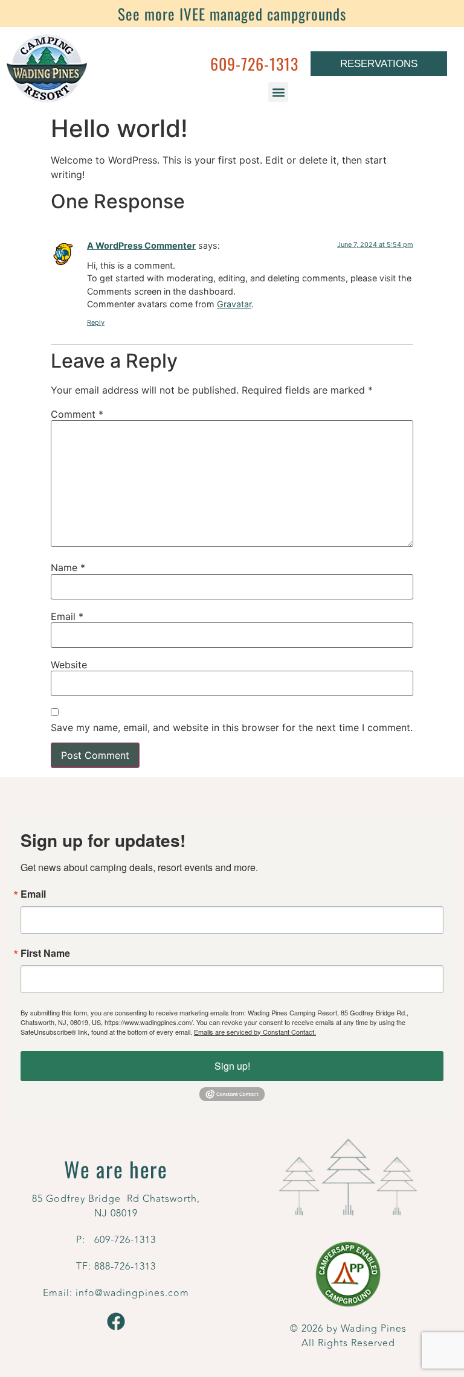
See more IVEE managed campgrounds (232, 13)
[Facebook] (116, 1321)
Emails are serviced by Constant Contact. (255, 1032)
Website (69, 664)
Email (67, 616)
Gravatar (234, 304)
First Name (45, 953)
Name (68, 567)
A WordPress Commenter (141, 245)
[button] (278, 92)
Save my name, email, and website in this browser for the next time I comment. (232, 727)
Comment (77, 414)
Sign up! (232, 1066)
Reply (96, 322)
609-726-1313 (254, 63)
